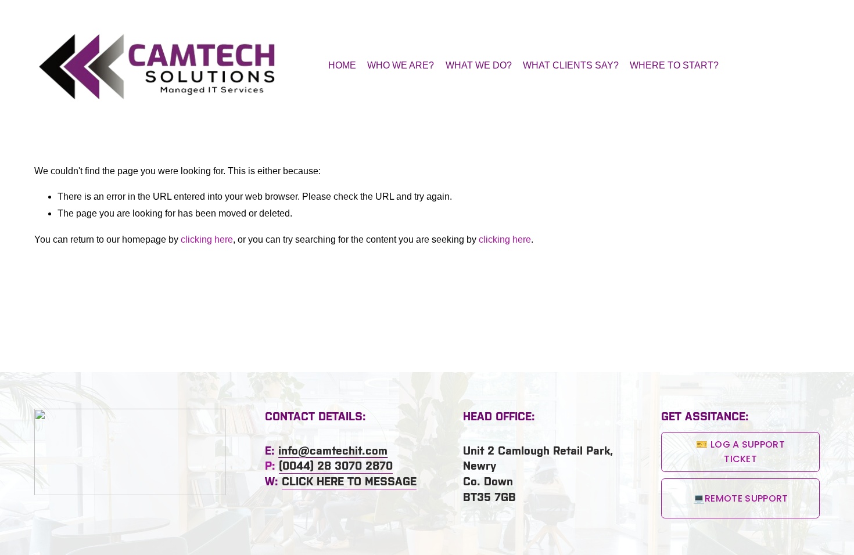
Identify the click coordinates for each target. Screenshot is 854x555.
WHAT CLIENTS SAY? (571, 65)
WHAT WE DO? (479, 65)
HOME (342, 65)
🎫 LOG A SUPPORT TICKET (740, 452)
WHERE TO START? (674, 65)
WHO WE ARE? (400, 65)
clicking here (207, 239)
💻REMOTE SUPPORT (740, 498)
